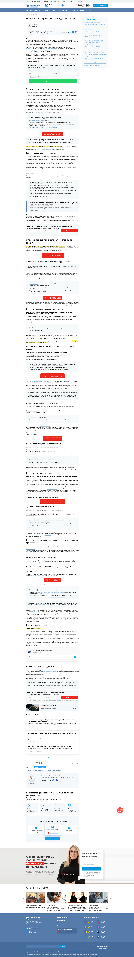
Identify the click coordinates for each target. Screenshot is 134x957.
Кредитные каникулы (31, 479)
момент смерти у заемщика (44, 149)
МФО (29, 142)
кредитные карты (43, 382)
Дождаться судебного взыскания (96, 52)
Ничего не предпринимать (94, 62)
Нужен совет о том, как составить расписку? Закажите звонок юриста (52, 298)
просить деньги (34, 283)
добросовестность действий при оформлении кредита (50, 592)
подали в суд (48, 534)
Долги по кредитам (34, 14)
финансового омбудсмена (64, 341)
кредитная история (50, 355)
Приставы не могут (30, 548)
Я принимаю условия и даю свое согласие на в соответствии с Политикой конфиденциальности (51, 77)
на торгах (30, 606)
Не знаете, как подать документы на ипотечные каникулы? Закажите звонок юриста (52, 501)
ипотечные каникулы (52, 488)
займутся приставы (62, 119)
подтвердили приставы (51, 614)
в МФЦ (32, 595)
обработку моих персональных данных (65, 76)
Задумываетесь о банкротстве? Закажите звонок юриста (52, 579)
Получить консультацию (54, 81)
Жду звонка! (91, 869)
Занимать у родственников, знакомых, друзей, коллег (93, 32)
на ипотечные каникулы (50, 671)
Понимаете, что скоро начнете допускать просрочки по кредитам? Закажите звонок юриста (53, 255)
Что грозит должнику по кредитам (94, 22)
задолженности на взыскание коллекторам (46, 127)
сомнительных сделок (44, 604)
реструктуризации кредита (48, 451)
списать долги (75, 220)
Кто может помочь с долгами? (93, 65)
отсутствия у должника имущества (57, 596)
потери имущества (30, 611)
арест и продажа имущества (37, 120)
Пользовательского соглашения (44, 76)
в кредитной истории (36, 381)
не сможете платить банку (41, 112)
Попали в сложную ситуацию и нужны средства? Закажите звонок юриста (52, 133)
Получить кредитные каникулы (95, 50)
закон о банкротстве (65, 617)
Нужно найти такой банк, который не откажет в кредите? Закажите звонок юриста (52, 375)
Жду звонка (69, 231)
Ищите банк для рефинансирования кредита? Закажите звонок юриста (53, 438)
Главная (28, 14)
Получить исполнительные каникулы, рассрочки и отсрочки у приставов (95, 55)
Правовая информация (31, 923)
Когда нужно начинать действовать (96, 24)
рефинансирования (33, 411)
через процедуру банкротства (50, 48)
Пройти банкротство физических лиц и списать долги (94, 59)
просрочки (54, 187)
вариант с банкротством (38, 575)
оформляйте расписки (44, 290)
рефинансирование (45, 425)
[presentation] (23, 901)
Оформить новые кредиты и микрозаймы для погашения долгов (94, 39)
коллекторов (29, 216)
